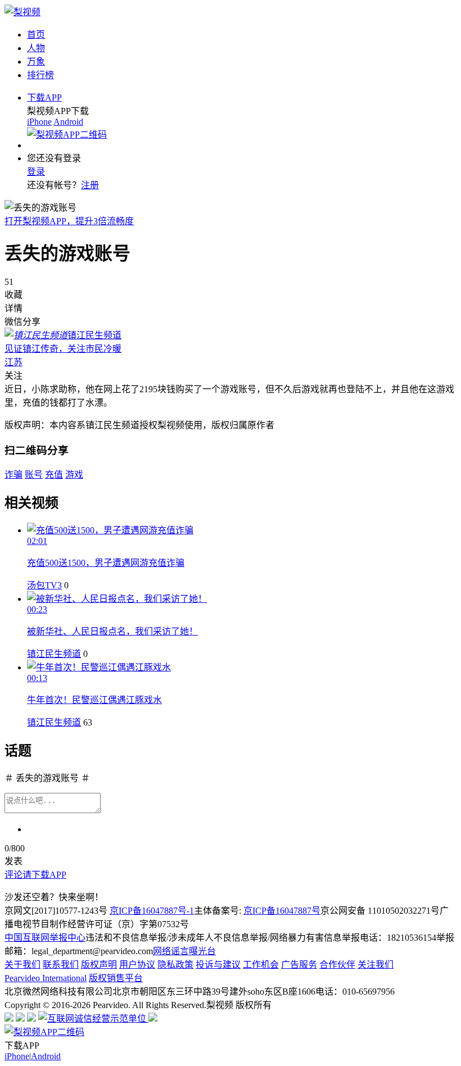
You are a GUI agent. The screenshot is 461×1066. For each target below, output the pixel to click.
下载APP (44, 97)
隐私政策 (175, 964)
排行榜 (40, 75)
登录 (36, 171)
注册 (90, 185)
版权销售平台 (116, 978)
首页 (36, 34)
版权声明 (99, 964)
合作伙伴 (337, 964)
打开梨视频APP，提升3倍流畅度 (69, 221)
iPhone (39, 121)
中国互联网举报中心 (44, 937)
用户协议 (137, 964)
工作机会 (261, 964)
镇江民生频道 (54, 654)
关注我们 (376, 964)
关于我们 (22, 964)
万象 (36, 61)
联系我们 (61, 964)
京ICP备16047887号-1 (152, 910)
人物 (36, 48)
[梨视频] (22, 12)
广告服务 (299, 964)
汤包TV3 (44, 585)
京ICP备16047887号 (281, 910)
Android (68, 121)
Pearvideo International (45, 978)
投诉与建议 (218, 964)
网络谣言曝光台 (184, 951)
